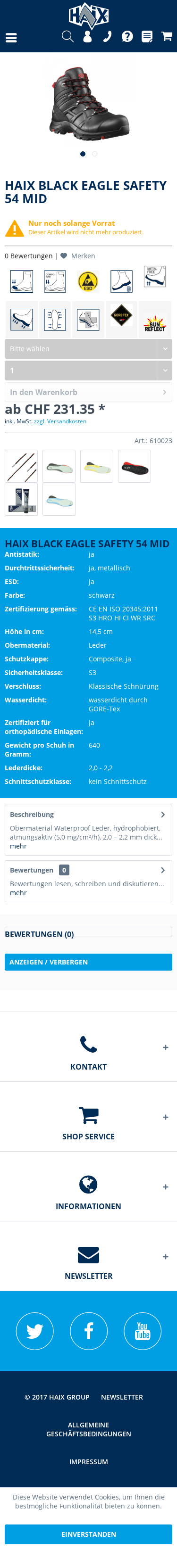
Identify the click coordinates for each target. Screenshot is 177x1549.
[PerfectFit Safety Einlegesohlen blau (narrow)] (59, 499)
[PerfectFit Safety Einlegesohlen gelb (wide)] (96, 466)
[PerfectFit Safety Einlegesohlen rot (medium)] (59, 466)
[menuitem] (2, 37)
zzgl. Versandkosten (60, 421)
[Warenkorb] (167, 37)
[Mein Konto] (87, 37)
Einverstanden (88, 1534)
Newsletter (122, 1396)
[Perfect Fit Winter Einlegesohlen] (134, 466)
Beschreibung (32, 814)
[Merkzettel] (147, 37)
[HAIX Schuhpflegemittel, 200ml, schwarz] (21, 499)
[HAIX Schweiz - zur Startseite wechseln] (89, 13)
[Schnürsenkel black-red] (21, 466)
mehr (18, 845)
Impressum (88, 1461)
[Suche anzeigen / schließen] (68, 37)
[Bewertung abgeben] (88, 932)
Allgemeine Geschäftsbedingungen (88, 1429)
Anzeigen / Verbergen (48, 961)
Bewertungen (31, 869)
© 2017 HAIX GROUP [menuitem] (57, 1396)
